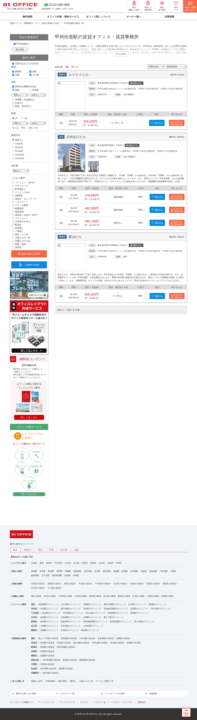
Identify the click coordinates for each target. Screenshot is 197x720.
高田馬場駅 (57, 575)
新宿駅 (34, 571)
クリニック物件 (19, 604)
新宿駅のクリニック (49, 621)
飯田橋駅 (35, 575)
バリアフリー (21, 202)
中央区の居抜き (85, 583)
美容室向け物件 (19, 638)
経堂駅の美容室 (70, 660)
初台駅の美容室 (117, 643)
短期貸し (19, 228)
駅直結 (18, 224)
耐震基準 (19, 208)
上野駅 (173, 571)
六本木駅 (164, 571)
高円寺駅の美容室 (48, 668)
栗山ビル (75, 237)
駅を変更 (20, 49)
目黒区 (85, 563)
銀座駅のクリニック (49, 617)
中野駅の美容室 (47, 664)
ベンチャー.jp (99, 702)
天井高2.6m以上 (23, 221)
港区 (42, 563)
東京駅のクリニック (51, 613)
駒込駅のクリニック (90, 630)
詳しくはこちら (29, 494)
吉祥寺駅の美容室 (50, 673)
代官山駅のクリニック (161, 608)
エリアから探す (19, 563)
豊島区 (93, 563)
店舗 (17, 75)
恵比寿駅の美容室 (81, 643)
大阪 (76, 550)
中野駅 (76, 575)
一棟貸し (19, 231)
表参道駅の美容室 (106, 638)
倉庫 (34, 71)
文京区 (102, 563)
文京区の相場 (138, 596)
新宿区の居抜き (55, 583)
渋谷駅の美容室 (64, 643)
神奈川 (27, 550)
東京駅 (51, 571)
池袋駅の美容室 (47, 655)
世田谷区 (35, 660)
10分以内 (19, 154)
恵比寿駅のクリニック (71, 608)
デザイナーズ (21, 186)
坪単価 (35, 90)
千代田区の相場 (65, 596)
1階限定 (19, 195)
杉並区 (34, 668)
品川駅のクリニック (137, 604)
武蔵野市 (35, 673)
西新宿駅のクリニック (71, 621)
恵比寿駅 (107, 571)
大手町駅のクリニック (73, 613)
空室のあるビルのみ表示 (27, 63)
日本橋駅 (134, 571)
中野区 (119, 563)
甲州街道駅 (103, 89)
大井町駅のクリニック (93, 626)
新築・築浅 (20, 244)
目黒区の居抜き (153, 583)
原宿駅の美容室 (47, 643)
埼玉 (40, 550)
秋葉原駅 (77, 571)
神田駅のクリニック (139, 613)
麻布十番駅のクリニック (115, 604)
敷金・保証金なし (23, 106)
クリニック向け (22, 192)
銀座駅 (125, 571)
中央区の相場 (80, 596)
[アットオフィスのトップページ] (20, 6)
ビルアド (84, 702)
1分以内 (19, 143)
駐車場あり (20, 189)
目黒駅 (67, 575)
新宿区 (49, 563)
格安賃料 (19, 211)
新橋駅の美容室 (123, 638)
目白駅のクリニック (70, 630)
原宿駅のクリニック (92, 608)
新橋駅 (68, 571)
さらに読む (121, 54)
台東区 (110, 563)
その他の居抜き (55, 588)
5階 (61, 123)
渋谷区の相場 (50, 596)
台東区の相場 (153, 596)
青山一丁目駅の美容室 (48, 638)
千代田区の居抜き (103, 583)
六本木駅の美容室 (87, 638)
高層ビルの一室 (22, 241)
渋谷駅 (43, 571)
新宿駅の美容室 (47, 647)
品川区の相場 (109, 596)
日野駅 (141, 89)
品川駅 (97, 571)
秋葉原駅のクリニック (118, 613)
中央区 (68, 563)
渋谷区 (34, 563)
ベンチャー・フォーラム (122, 702)
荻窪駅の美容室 (66, 668)
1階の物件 (62, 681)
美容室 (18, 247)
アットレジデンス (67, 702)
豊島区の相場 (124, 596)
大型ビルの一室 (22, 237)
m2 (25, 118)
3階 (61, 296)
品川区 (76, 563)
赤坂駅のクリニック (92, 604)
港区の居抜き (70, 583)
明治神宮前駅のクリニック (116, 608)
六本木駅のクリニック (71, 604)
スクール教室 (21, 205)
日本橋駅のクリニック (71, 617)
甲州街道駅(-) (22, 44)
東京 (15, 550)
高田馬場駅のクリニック (121, 621)
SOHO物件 (50, 681)
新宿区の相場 (95, 596)
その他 (35, 75)
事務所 (18, 71)
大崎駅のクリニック (49, 626)
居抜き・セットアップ (26, 198)
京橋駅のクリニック (92, 617)
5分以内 (19, 151)
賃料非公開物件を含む (26, 86)
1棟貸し (72, 681)
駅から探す (17, 571)
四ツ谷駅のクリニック (144, 621)
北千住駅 (46, 575)
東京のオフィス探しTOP (22, 557)
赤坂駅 (144, 571)
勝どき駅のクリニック (114, 617)
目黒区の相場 (167, 596)
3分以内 (19, 147)
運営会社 (142, 702)
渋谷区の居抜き (38, 583)
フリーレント (21, 218)
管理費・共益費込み (24, 99)
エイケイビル (78, 74)
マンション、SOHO (24, 182)
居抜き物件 (17, 583)
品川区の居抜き (120, 583)
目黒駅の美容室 (47, 651)
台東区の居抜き (137, 583)
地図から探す (37, 681)
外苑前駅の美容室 (69, 638)
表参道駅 (153, 571)
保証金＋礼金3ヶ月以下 (26, 215)
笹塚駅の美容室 (134, 643)
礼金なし (19, 103)
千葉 (51, 550)
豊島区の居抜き (170, 583)
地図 (137, 83)
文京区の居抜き (38, 588)
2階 (61, 197)
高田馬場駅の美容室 (66, 647)
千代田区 (58, 563)
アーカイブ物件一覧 (104, 681)
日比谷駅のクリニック (95, 613)
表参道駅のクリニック (48, 604)
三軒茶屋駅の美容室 (51, 660)
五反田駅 (88, 571)
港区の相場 (36, 596)
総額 (17, 90)
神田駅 (59, 571)
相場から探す (18, 596)
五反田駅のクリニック (71, 626)
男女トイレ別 (21, 234)
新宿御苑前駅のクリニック (95, 621)
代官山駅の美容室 (100, 643)
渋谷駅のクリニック (49, 608)
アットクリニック (46, 702)
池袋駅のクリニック (49, 630)
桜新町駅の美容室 (87, 660)
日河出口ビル (76, 137)
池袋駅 (116, 571)
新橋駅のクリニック (158, 604)
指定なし (19, 140)
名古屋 (63, 550)
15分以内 (19, 158)
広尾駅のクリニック (139, 608)
